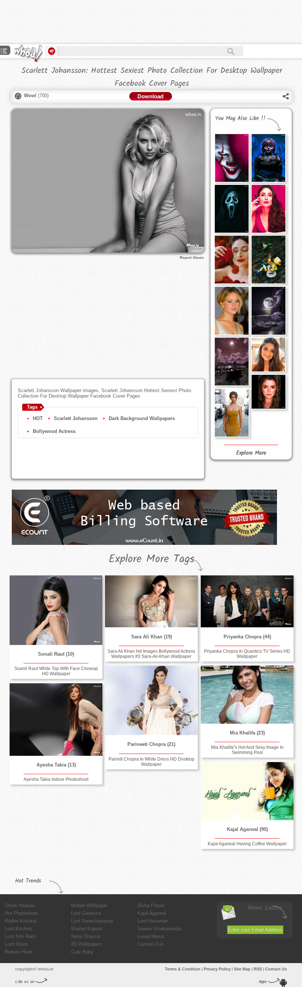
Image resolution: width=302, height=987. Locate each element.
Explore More (251, 453)
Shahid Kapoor (86, 928)
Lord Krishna (18, 928)
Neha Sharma (85, 936)
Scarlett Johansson (76, 418)
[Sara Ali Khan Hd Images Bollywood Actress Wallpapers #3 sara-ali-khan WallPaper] (151, 601)
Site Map (242, 969)
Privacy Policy (217, 969)
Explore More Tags (151, 559)
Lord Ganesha (86, 913)
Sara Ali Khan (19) (151, 636)
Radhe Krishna (20, 921)
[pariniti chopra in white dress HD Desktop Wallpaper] (151, 700)
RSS (258, 969)
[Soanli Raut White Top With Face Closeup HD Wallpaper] (56, 610)
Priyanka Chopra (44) (247, 636)
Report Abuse (192, 257)
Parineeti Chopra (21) (151, 744)
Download (150, 96)
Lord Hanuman (152, 921)
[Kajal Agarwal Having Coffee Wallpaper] (247, 791)
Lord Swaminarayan (92, 921)
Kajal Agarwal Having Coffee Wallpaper (247, 843)
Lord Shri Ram (20, 936)
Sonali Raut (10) (56, 654)
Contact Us (276, 969)
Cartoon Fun (150, 944)
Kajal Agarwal (151, 913)
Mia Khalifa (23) (247, 733)
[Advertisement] (134, 22)
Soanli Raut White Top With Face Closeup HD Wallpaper (56, 671)
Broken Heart (19, 952)
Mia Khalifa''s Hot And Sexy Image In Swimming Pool (247, 750)
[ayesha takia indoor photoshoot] (56, 719)
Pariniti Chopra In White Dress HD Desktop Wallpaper (151, 762)
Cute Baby (82, 952)
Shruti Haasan (20, 905)
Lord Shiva (16, 944)
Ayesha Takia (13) (56, 765)
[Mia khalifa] (247, 694)
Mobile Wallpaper (89, 905)
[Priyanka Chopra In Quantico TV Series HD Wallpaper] (247, 601)
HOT (38, 418)
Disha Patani (151, 905)
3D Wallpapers (86, 944)
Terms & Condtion (182, 969)
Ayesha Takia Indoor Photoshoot (56, 779)
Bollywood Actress (54, 431)
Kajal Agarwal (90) (247, 829)
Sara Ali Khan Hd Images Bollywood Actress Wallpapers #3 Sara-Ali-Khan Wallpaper (151, 654)
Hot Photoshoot (21, 913)
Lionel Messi (150, 936)
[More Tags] (4, 52)
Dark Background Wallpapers (142, 418)
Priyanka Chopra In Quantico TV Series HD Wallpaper (247, 654)
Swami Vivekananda (159, 928)
